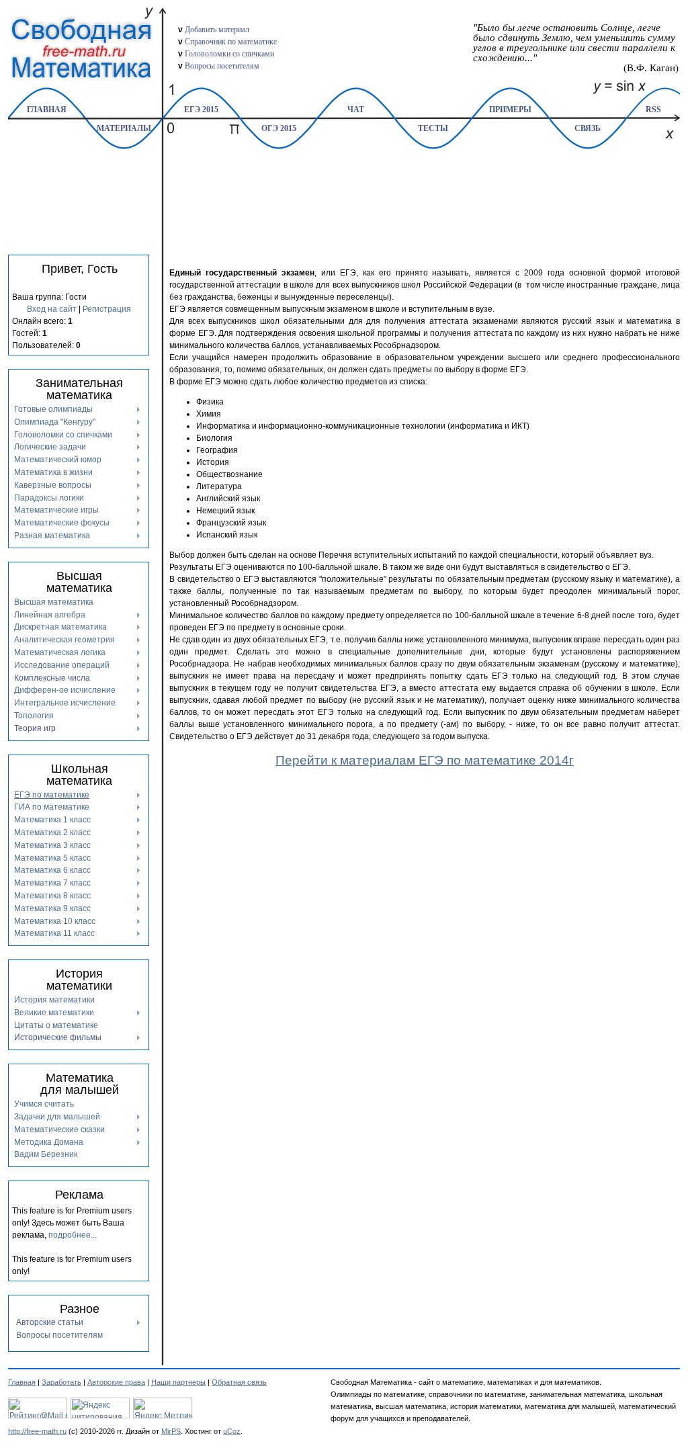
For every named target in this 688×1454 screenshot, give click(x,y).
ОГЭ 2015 (278, 128)
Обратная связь (239, 1382)
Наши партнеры (178, 1382)
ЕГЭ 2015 (201, 109)
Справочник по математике (231, 41)
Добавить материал (217, 29)
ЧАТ (355, 109)
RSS (653, 109)
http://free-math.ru (37, 1431)
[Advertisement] (424, 187)
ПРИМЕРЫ (510, 109)
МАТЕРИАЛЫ (124, 128)
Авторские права (116, 1382)
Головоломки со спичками (229, 53)
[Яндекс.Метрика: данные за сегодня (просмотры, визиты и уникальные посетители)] (162, 1408)
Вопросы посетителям (222, 66)
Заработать (61, 1382)
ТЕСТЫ (433, 128)
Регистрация (107, 309)
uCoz (232, 1431)
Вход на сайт (52, 309)
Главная (47, 109)
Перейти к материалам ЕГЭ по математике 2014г (424, 760)
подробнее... (72, 1235)
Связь (587, 128)
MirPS (171, 1431)
